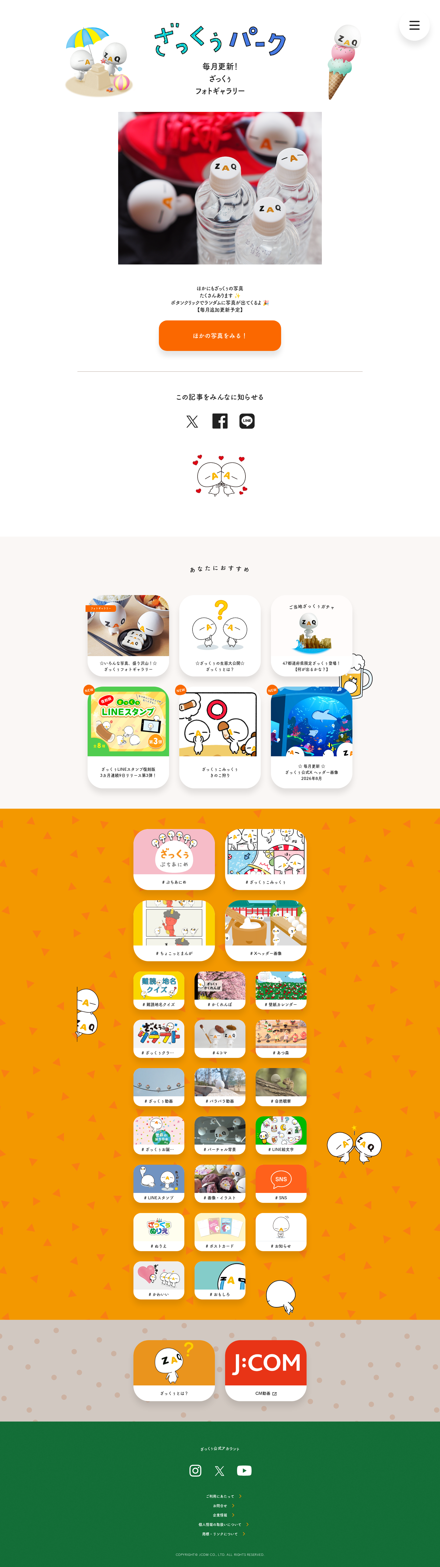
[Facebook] (220, 420)
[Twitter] (192, 420)
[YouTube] (244, 1470)
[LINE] (247, 420)
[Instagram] (195, 1470)
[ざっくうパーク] (220, 39)
